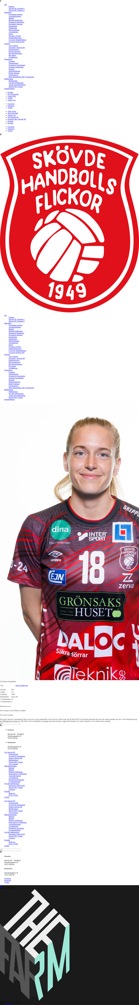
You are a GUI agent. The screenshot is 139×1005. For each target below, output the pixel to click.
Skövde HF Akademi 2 (17, 10)
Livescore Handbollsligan (17, 40)
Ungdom (12, 61)
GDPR (10, 98)
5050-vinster (12, 111)
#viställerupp (13, 57)
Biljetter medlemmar (16, 20)
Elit (5, 5)
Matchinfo (7, 12)
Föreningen (8, 59)
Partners (7, 44)
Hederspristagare (14, 71)
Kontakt (10, 92)
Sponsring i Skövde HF (17, 48)
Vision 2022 (12, 96)
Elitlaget (11, 6)
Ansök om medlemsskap (17, 85)
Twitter (10, 108)
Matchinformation (10, 766)
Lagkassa (12, 789)
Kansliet (11, 69)
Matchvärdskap (14, 30)
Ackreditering (13, 32)
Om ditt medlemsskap (16, 83)
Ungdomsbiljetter (15, 782)
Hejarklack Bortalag (15, 24)
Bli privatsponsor (14, 51)
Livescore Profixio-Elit (16, 42)
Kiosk (11, 34)
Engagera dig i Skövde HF (17, 119)
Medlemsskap (13, 760)
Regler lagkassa (14, 73)
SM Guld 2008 (13, 113)
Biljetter (11, 18)
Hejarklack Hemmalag (16, 22)
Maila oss (12, 793)
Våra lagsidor (13, 764)
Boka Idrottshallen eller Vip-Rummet (21, 77)
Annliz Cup (12, 100)
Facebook (11, 104)
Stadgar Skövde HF (15, 758)
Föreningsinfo (13, 63)
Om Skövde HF (13, 94)
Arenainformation (15, 16)
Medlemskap (8, 79)
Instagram (11, 106)
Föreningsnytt (13, 75)
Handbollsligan (9, 89)
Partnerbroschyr (14, 49)
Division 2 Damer (15, 36)
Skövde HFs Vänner (16, 87)
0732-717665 (13, 795)
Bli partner (12, 55)
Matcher (11, 768)
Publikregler (13, 28)
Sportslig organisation (16, 67)
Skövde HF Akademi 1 (17, 8)
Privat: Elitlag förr (22, 685)
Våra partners (13, 46)
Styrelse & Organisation (17, 65)
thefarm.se (8, 1004)
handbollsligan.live (15, 38)
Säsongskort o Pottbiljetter (18, 774)
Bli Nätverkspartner (15, 53)
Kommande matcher (16, 14)
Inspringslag (13, 26)
